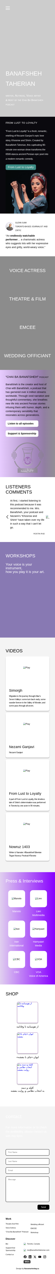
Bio (7, 1244)
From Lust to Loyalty (21, 167)
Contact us (10, 1255)
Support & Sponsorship (22, 433)
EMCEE (34, 1228)
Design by (27, 1269)
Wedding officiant (37, 1224)
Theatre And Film (12, 1224)
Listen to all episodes (21, 423)
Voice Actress (11, 1228)
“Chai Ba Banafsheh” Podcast (17, 1232)
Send (43, 1207)
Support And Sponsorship (10, 1249)
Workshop (34, 1233)
